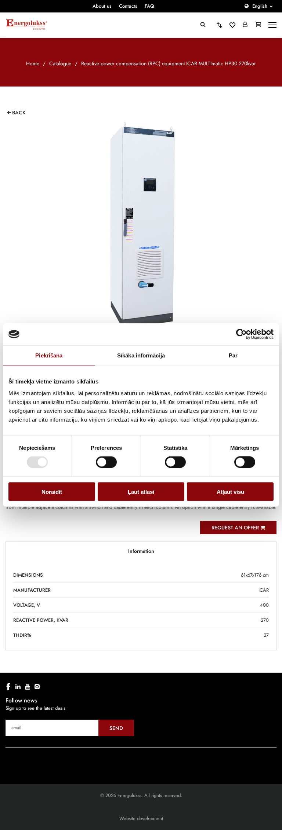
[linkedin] (18, 687)
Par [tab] (233, 355)
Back (19, 112)
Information (141, 551)
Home (32, 63)
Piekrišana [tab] (48, 355)
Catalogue (60, 63)
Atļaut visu (230, 491)
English (259, 6)
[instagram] (37, 687)
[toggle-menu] (272, 25)
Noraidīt (51, 491)
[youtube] (27, 687)
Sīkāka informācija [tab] (141, 355)
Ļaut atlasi (141, 491)
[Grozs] (258, 25)
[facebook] (8, 687)
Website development (141, 818)
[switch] (106, 462)
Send (116, 728)
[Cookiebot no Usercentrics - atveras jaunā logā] (241, 334)
